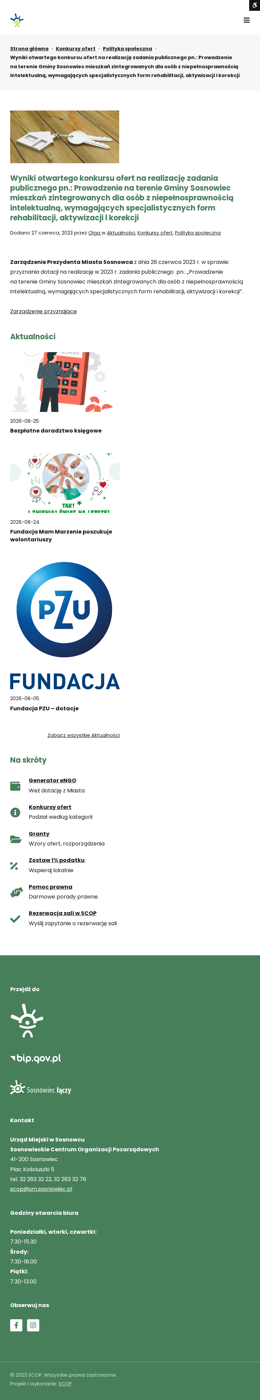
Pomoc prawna (50, 887)
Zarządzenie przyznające (43, 311)
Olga (95, 232)
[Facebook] (16, 1325)
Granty (39, 834)
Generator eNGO (52, 780)
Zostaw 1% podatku (57, 860)
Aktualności (121, 232)
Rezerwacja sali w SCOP (62, 913)
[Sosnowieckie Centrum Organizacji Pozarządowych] (17, 20)
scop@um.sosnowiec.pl (41, 1189)
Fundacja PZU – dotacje (44, 708)
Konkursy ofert (75, 48)
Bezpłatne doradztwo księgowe (56, 431)
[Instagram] (33, 1325)
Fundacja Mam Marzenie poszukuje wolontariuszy (61, 535)
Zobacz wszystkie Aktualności (83, 735)
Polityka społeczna (127, 48)
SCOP (65, 1383)
